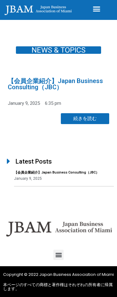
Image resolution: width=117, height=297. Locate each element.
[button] (97, 9)
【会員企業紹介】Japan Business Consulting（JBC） (55, 84)
